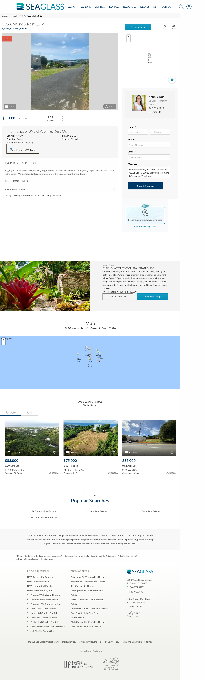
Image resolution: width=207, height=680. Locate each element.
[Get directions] (172, 79)
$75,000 (70, 460)
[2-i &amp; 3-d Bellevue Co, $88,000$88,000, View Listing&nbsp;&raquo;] (89, 352)
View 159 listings (152, 296)
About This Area (118, 296)
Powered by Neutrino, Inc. (90, 641)
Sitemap (148, 641)
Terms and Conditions (131, 641)
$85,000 (129, 460)
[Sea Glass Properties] (39, 4)
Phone (131, 139)
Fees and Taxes (15, 189)
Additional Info (16, 181)
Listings (100, 6)
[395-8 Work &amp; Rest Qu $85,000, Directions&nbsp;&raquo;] (150, 58)
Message (132, 163)
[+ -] (150, 58)
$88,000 (11, 460)
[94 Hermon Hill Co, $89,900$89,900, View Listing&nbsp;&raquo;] (101, 357)
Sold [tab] (29, 412)
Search (72, 6)
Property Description (20, 163)
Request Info (138, 27)
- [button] (128, 40)
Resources (129, 6)
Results (15, 16)
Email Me (156, 111)
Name (132, 127)
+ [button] (128, 36)
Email (132, 151)
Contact (167, 6)
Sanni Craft (156, 97)
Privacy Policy (112, 641)
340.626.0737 (156, 108)
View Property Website (23, 150)
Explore (86, 6)
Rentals (114, 6)
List (155, 6)
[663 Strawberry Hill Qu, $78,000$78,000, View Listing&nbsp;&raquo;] (79, 357)
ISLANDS (144, 6)
